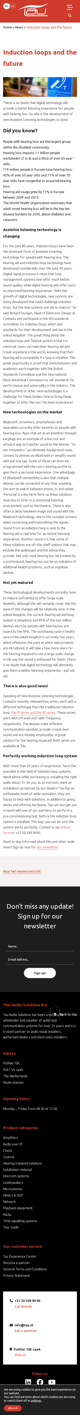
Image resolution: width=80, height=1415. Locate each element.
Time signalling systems (20, 1221)
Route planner (13, 1082)
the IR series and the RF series (33, 712)
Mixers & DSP (13, 1195)
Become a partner (16, 1263)
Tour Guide (11, 1227)
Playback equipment (18, 1208)
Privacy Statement (16, 1275)
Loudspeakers (13, 1182)
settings (36, 1400)
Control (8, 1157)
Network (9, 1201)
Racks (7, 1214)
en (6, 6)
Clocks (7, 1150)
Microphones (12, 1189)
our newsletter (47, 847)
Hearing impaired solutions (22, 1163)
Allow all (13, 1408)
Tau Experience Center (20, 1256)
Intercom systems (16, 1176)
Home (7, 27)
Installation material (17, 1169)
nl (13, 6)
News (19, 27)
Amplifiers (10, 1137)
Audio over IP (12, 1144)
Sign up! (40, 973)
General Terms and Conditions (25, 1269)
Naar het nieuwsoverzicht (22, 871)
